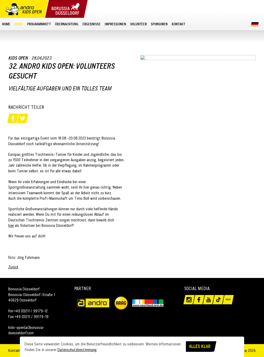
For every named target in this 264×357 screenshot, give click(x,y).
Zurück (13, 267)
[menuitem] (6, 24)
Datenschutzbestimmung (77, 349)
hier (11, 225)
